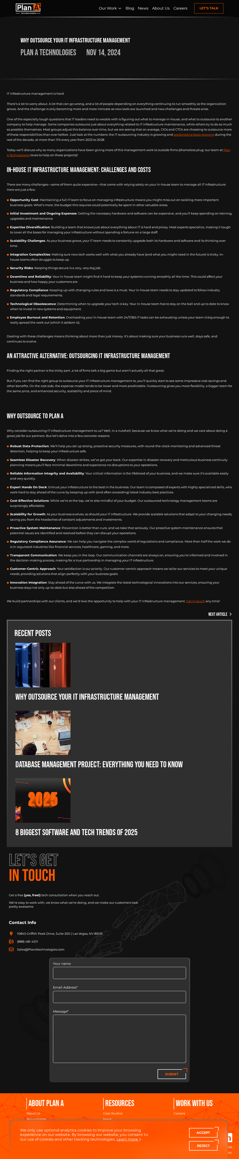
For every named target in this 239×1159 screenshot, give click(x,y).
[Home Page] (28, 8)
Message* (60, 1011)
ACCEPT (203, 1133)
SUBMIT (172, 1074)
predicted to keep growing (193, 134)
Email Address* (65, 987)
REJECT (203, 1146)
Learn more (127, 1139)
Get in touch (195, 601)
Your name (62, 964)
